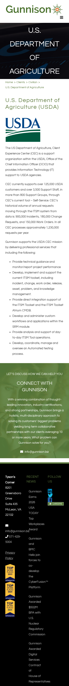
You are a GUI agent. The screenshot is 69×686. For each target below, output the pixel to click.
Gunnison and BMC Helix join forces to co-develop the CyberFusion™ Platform (35, 563)
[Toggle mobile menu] (62, 17)
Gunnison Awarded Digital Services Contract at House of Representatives (35, 662)
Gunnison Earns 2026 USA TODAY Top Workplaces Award (35, 510)
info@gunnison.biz (37, 451)
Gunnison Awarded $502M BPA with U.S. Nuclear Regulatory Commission (35, 615)
